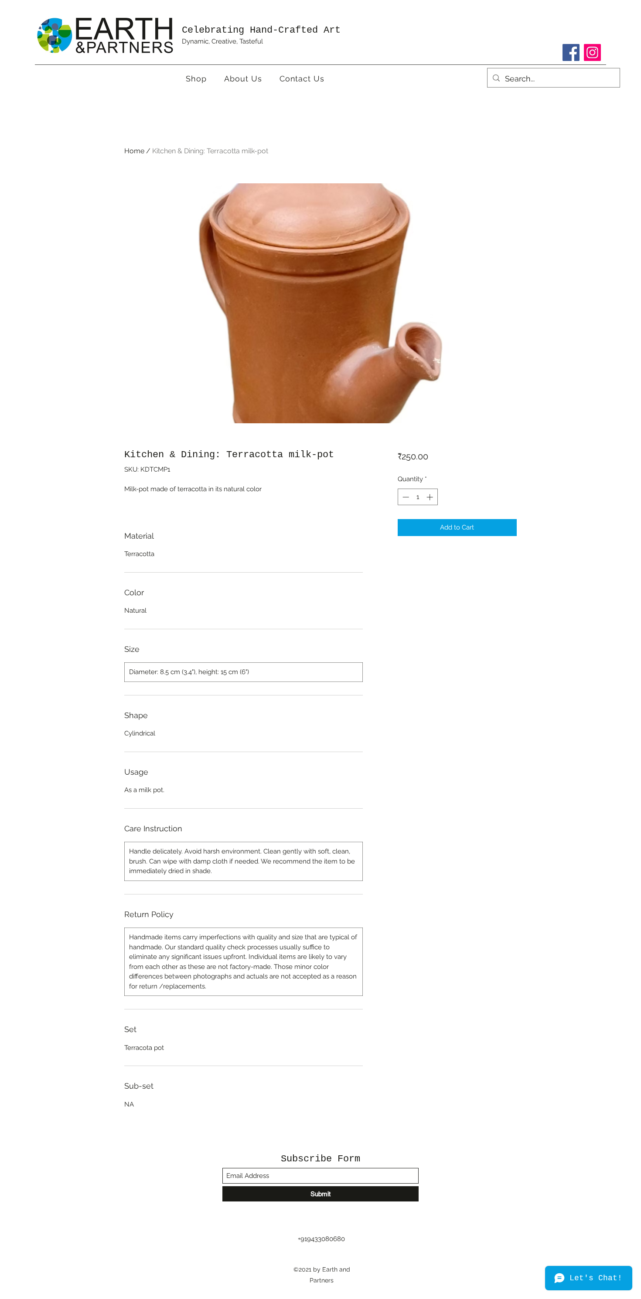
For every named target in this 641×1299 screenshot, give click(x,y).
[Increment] (430, 497)
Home (134, 151)
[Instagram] (592, 52)
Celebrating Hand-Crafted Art (261, 30)
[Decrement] (405, 497)
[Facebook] (571, 52)
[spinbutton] (417, 497)
